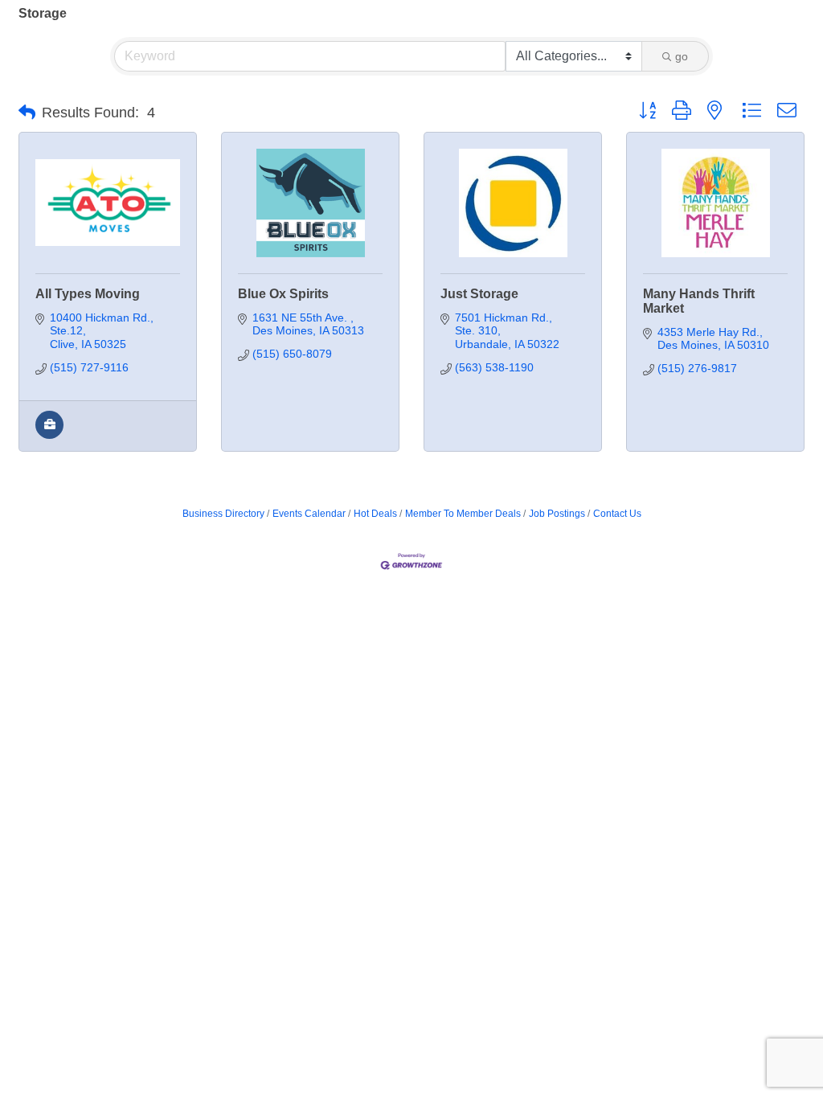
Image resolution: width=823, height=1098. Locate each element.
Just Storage (479, 294)
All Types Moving (87, 294)
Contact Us (617, 513)
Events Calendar (309, 513)
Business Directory (223, 513)
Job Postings (557, 513)
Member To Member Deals (463, 513)
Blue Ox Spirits (283, 294)
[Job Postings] (49, 434)
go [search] (681, 56)
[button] (26, 112)
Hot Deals (375, 513)
